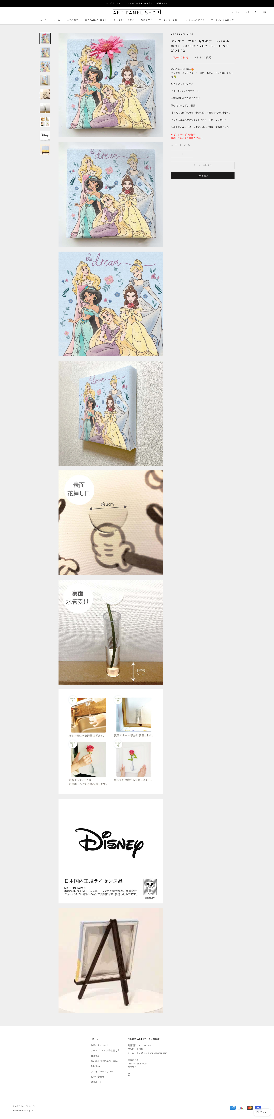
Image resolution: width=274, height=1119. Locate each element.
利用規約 (95, 1066)
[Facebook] (180, 145)
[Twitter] (185, 145)
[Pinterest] (189, 145)
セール (56, 20)
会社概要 (95, 1055)
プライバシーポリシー (102, 1071)
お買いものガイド (195, 20)
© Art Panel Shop (24, 1106)
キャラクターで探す (124, 20)
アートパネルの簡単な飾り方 (105, 1050)
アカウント (236, 12)
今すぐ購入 (203, 175)
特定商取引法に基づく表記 (104, 1061)
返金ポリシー (97, 1081)
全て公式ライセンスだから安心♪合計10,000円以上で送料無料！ (137, 3)
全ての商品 (72, 20)
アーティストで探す (169, 20)
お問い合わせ (97, 1076)
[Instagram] (129, 1074)
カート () (260, 12)
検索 (248, 12)
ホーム (43, 20)
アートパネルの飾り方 (222, 20)
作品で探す (146, 20)
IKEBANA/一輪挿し (96, 20)
